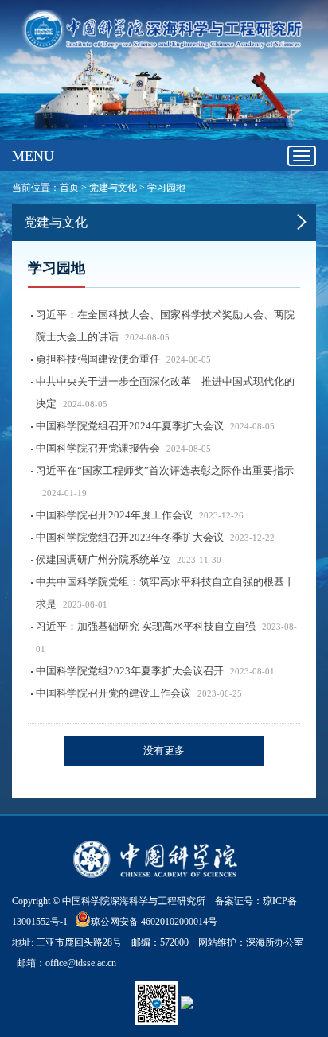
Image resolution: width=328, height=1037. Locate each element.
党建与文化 (113, 187)
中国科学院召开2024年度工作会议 (114, 515)
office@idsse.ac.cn (80, 963)
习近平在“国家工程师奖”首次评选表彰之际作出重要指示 (165, 470)
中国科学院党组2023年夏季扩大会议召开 (130, 671)
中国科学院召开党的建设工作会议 (113, 693)
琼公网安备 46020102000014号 (154, 921)
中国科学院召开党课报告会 (98, 448)
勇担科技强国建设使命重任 (98, 359)
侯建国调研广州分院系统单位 (103, 559)
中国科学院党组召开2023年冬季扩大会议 (130, 537)
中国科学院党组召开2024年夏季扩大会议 (130, 426)
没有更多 (164, 750)
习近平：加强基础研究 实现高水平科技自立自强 (146, 626)
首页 (69, 187)
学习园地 (166, 187)
